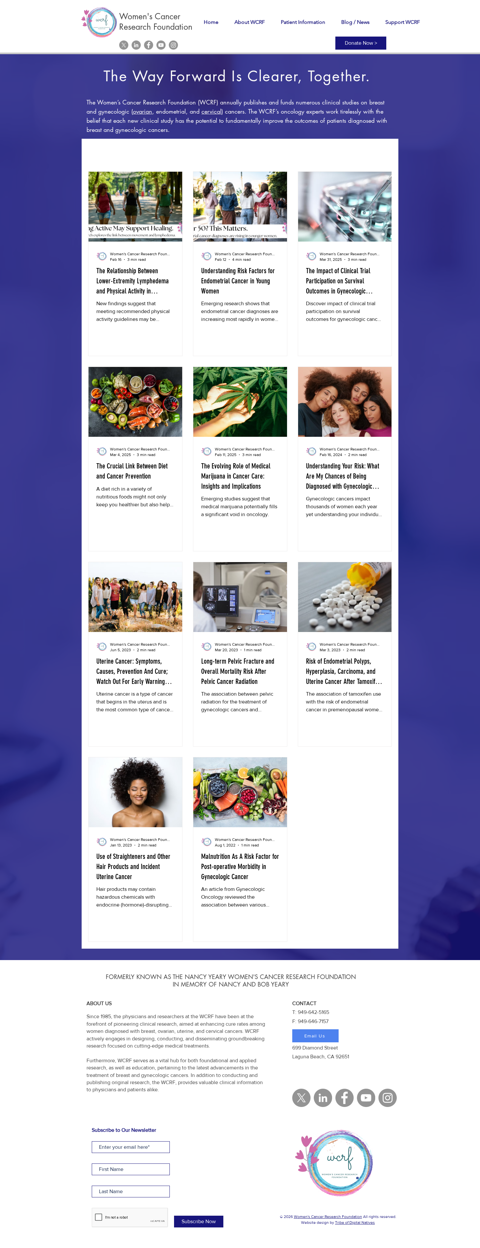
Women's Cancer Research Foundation (328, 1216)
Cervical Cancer (180, 151)
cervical (211, 111)
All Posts (98, 151)
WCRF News (135, 151)
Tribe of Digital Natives (355, 1222)
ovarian (142, 111)
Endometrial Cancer (322, 151)
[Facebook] (148, 45)
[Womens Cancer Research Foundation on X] (123, 45)
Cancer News (272, 151)
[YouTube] (161, 45)
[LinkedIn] (136, 45)
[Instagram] (173, 45)
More (364, 151)
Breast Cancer (228, 151)
